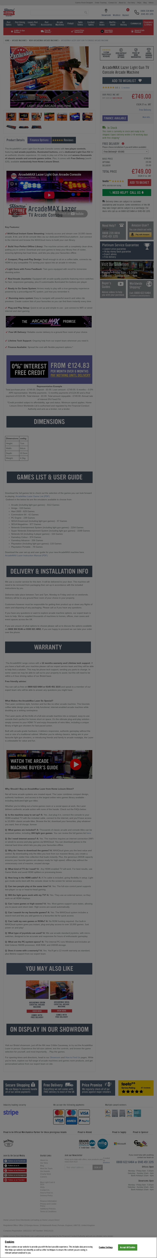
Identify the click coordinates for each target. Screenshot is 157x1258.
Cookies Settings (106, 1247)
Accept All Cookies (127, 1247)
